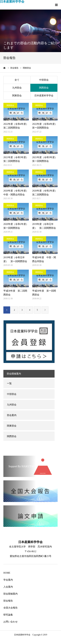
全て (17, 80)
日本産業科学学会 (12, 1)
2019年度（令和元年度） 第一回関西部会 (15, 259)
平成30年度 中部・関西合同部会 (44, 259)
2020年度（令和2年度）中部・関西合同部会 (15, 192)
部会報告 (8, 601)
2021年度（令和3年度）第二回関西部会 (15, 159)
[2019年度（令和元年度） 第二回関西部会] (45, 212)
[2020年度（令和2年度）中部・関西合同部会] (16, 178)
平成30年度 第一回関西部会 (44, 293)
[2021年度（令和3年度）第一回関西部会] (45, 145)
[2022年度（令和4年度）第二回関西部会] (16, 112)
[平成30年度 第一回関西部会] (45, 278)
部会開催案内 (10, 594)
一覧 (9, 383)
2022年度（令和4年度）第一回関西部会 (44, 126)
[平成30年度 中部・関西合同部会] (45, 245)
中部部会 (44, 80)
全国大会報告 (10, 607)
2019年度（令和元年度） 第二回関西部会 (45, 226)
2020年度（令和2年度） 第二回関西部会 (44, 192)
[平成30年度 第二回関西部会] (16, 278)
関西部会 (44, 87)
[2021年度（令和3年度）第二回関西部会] (16, 145)
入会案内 (8, 587)
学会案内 (8, 580)
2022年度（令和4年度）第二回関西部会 (15, 126)
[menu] (56, 5)
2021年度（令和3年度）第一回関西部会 (44, 159)
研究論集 (8, 614)
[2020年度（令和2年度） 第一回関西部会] (16, 212)
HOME (6, 573)
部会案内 (11, 415)
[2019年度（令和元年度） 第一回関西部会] (16, 245)
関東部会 (17, 95)
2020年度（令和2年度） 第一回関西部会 (15, 226)
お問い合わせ (10, 621)
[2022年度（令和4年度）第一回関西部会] (45, 112)
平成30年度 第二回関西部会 (15, 293)
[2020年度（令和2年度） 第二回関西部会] (45, 178)
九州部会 (17, 87)
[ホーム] (4, 67)
